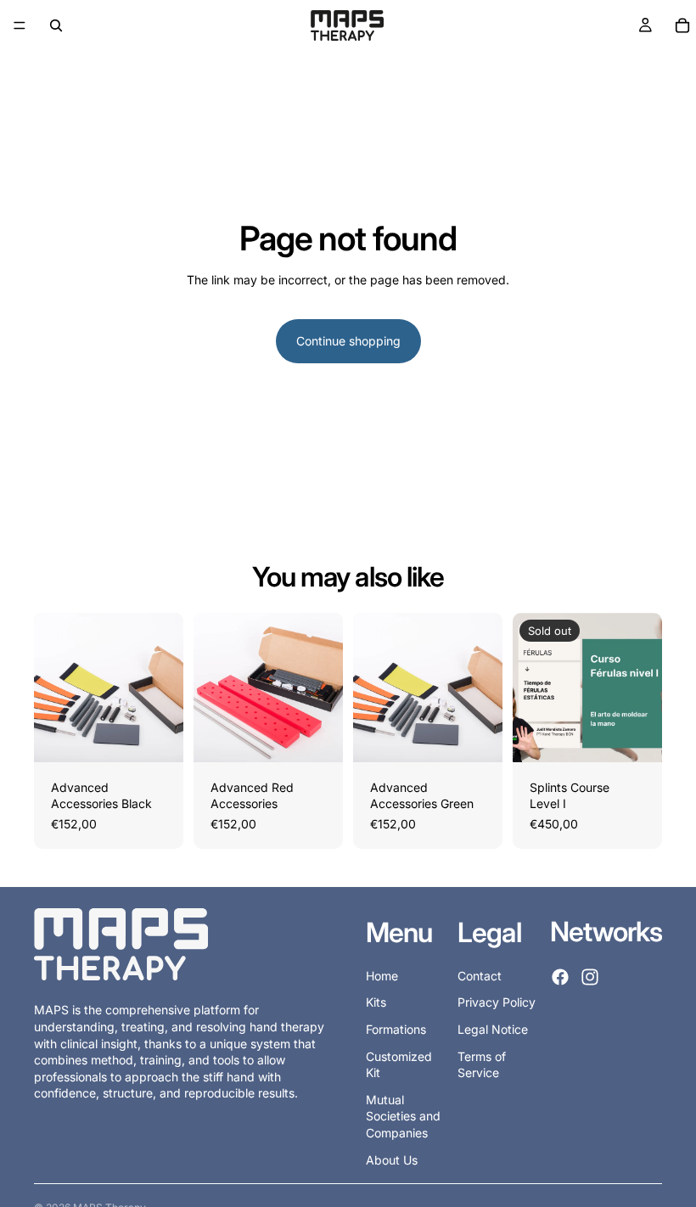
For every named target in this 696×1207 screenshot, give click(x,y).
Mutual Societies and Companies (403, 1116)
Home (382, 975)
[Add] (157, 736)
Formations (396, 1029)
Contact (479, 975)
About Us (392, 1160)
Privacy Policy (496, 1003)
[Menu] (19, 25)
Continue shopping (348, 341)
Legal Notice (492, 1029)
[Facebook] (560, 978)
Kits (376, 1003)
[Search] (56, 25)
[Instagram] (590, 978)
